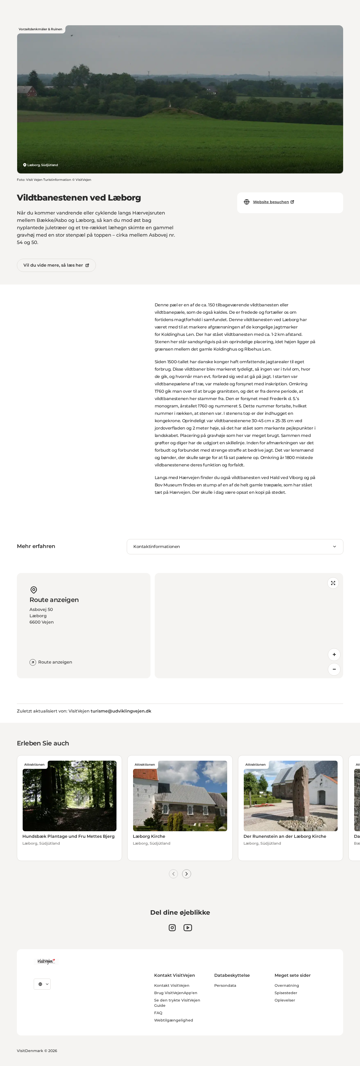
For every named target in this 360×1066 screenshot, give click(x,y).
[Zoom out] (334, 669)
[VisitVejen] (46, 962)
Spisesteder (286, 992)
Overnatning (287, 985)
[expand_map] (333, 583)
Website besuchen (271, 202)
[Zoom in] (334, 654)
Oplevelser (285, 1000)
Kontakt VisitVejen (171, 985)
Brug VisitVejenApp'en (175, 992)
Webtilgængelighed (173, 1020)
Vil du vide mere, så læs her (53, 265)
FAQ (158, 1012)
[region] (249, 625)
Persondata (225, 985)
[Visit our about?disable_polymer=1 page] (187, 927)
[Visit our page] (172, 927)
